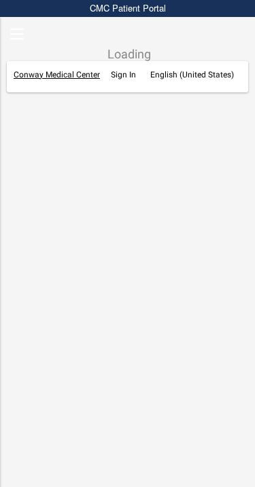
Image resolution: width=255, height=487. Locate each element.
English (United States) (192, 74)
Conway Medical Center (57, 74)
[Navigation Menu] (17, 35)
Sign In (123, 74)
